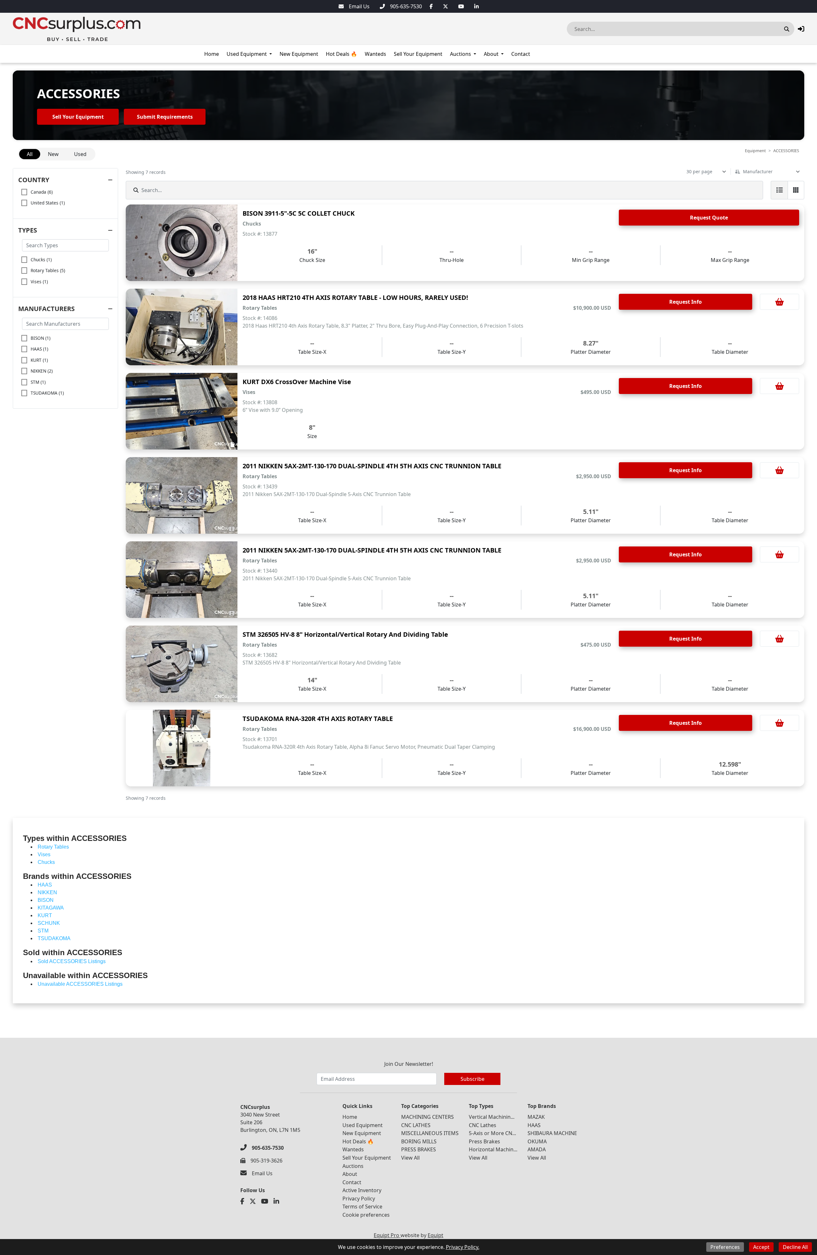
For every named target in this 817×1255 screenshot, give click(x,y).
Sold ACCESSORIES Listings (72, 961)
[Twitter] (445, 6)
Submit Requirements (165, 116)
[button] (801, 29)
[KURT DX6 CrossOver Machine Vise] (181, 411)
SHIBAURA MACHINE (552, 1133)
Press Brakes (484, 1141)
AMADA (537, 1149)
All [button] (30, 154)
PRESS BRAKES (418, 1149)
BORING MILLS (419, 1141)
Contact (520, 53)
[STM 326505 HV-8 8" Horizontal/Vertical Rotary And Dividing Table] (181, 664)
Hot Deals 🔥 (341, 53)
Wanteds (375, 53)
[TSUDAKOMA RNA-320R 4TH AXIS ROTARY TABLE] (181, 748)
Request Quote (709, 217)
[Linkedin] (476, 6)
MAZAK (536, 1116)
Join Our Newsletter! (408, 1063)
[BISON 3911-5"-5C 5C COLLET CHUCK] (181, 242)
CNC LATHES (416, 1125)
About (491, 53)
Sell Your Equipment (418, 53)
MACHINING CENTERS (427, 1116)
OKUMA (537, 1141)
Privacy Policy (358, 1198)
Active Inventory (361, 1190)
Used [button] (80, 154)
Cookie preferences (366, 1214)
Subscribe (472, 1078)
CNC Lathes (482, 1125)
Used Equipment (247, 53)
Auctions (460, 53)
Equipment (755, 150)
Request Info (685, 301)
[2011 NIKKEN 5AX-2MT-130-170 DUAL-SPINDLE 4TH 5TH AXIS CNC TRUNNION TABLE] (181, 495)
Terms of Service (362, 1206)
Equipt (435, 1235)
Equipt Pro (387, 1235)
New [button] (53, 154)
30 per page (699, 171)
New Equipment (299, 53)
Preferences (725, 1247)
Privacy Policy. (462, 1247)
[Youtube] (461, 6)
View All (410, 1157)
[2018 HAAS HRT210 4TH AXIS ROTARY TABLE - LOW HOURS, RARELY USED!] (181, 327)
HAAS (534, 1125)
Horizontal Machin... (493, 1149)
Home (211, 53)
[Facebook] (431, 6)
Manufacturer (758, 171)
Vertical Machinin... (491, 1116)
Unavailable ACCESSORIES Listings (80, 984)
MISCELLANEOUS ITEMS (430, 1133)
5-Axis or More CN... (492, 1133)
